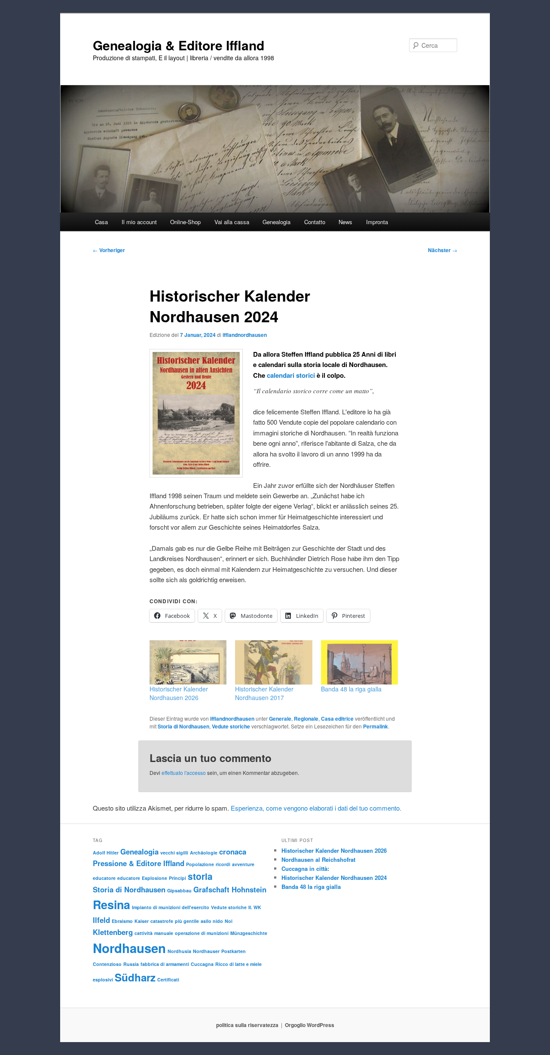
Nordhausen (129, 948)
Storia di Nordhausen (183, 726)
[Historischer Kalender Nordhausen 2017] (273, 662)
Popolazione (200, 864)
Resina (111, 904)
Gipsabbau (179, 890)
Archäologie (203, 852)
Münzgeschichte (248, 933)
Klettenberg (113, 932)
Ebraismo (122, 921)
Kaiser (141, 921)
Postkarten (233, 951)
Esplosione (154, 878)
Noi (228, 921)
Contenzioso (107, 964)
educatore (104, 878)
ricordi (223, 864)
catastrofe (161, 921)
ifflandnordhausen (245, 335)
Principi (177, 878)
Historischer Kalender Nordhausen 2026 (179, 693)
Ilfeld (101, 920)
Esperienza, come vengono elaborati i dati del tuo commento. (316, 807)
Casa (101, 222)
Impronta (377, 222)
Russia (131, 964)
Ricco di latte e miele (238, 964)
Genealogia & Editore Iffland (178, 45)
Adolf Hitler (106, 852)
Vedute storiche (231, 726)
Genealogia (139, 851)
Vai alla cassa (231, 222)
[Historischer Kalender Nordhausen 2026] (188, 662)
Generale (280, 718)
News (345, 222)
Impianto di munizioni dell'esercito (170, 907)
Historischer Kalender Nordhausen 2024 (334, 877)
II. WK (254, 907)
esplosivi (103, 979)
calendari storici (290, 375)
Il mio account (139, 222)
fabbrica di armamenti (165, 964)
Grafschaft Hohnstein (229, 889)
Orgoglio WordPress (309, 1025)
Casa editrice (337, 718)
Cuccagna (202, 964)
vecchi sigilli (174, 852)
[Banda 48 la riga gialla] (359, 662)
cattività (143, 933)
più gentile (187, 921)
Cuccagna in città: (305, 868)
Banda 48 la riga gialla (351, 689)
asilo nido (212, 921)
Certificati (168, 979)
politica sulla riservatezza (247, 1025)
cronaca (232, 851)
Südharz (135, 977)
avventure (243, 864)
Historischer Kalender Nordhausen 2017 (264, 693)
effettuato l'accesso (184, 772)
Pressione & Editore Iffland (138, 863)
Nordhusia (179, 951)
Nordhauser (206, 951)
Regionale (306, 718)
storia (200, 876)
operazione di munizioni (202, 933)
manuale (163, 933)
